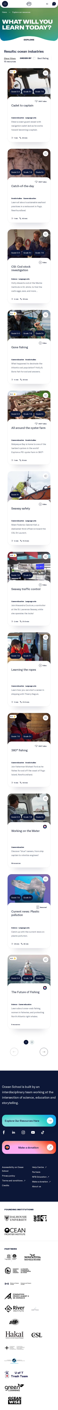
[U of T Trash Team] (19, 1377)
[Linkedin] (13, 1132)
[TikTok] (43, 1132)
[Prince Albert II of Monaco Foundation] (19, 1299)
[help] (54, 4)
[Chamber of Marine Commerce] (17, 1364)
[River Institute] (17, 1311)
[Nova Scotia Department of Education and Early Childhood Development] (38, 1260)
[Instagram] (23, 1132)
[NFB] (43, 1221)
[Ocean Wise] (17, 1403)
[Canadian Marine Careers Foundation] (17, 1351)
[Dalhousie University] (18, 1221)
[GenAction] (17, 1324)
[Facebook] (4, 1132)
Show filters (10, 58)
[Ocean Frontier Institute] (18, 1234)
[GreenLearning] (17, 1390)
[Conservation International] (34, 1403)
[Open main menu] (5, 4)
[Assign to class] (45, 73)
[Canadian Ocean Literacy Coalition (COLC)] (21, 1273)
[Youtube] (33, 1132)
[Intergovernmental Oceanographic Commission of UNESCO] (14, 1260)
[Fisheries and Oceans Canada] (21, 1286)
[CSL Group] (40, 1338)
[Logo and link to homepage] (29, 4)
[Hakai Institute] (17, 1337)
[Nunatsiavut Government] (38, 1311)
